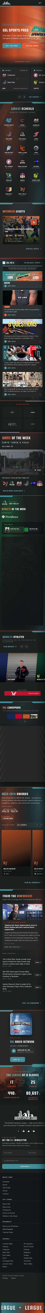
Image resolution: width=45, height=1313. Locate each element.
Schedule (6, 1211)
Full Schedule (35, 108)
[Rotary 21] (32, 425)
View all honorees (33, 912)
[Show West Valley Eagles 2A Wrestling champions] (26, 745)
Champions (7, 1239)
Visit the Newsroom (32, 1032)
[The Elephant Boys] (32, 437)
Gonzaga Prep (8, 1290)
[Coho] (12, 437)
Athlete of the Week (10, 1245)
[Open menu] (40, 13)
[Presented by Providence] (10, 527)
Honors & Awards (9, 1242)
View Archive (10, 676)
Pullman (26, 1279)
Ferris (5, 1287)
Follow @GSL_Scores (33, 274)
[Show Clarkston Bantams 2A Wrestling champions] (18, 745)
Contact (6, 1223)
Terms (13, 1307)
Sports (5, 1214)
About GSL (6, 1233)
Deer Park (6, 1281)
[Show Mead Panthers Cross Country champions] (10, 745)
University (27, 1290)
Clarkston (6, 1279)
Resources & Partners (10, 1255)
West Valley (28, 1293)
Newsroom (6, 1236)
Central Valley (8, 1273)
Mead (5, 1296)
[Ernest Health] (12, 425)
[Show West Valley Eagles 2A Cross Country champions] (34, 745)
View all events (34, 260)
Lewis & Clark (7, 1293)
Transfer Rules (8, 1261)
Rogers (26, 1284)
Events (5, 1220)
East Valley (6, 1284)
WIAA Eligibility (8, 1258)
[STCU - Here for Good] (22, 5)
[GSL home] (8, 13)
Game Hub (6, 1217)
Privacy (5, 1307)
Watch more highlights (14, 502)
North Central (29, 1276)
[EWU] (22, 722)
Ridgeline (27, 1281)
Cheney (5, 1276)
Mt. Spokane (28, 1273)
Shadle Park (28, 1287)
